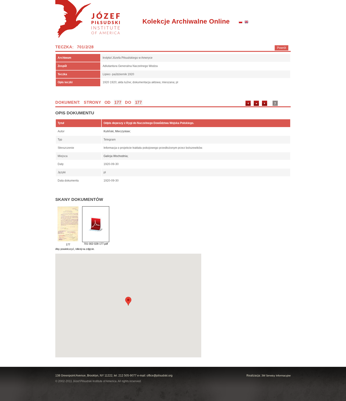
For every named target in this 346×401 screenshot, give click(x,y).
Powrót (281, 48)
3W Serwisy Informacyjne (276, 375)
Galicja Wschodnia (116, 156)
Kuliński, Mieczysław (117, 131)
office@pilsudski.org (160, 375)
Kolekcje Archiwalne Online (186, 21)
